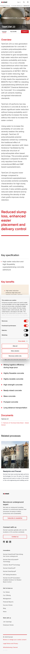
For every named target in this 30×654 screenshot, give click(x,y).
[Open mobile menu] (28, 2)
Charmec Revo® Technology (11, 565)
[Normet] (4, 2)
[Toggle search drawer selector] (24, 2)
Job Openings (7, 622)
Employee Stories (8, 625)
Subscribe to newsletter (15, 518)
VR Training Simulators (9, 574)
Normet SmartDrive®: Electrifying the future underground (13, 555)
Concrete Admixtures (17, 5)
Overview (4, 31)
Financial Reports (8, 602)
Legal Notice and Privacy (10, 643)
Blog (4, 608)
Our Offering (7, 595)
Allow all (15, 346)
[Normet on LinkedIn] (10, 542)
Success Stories (8, 605)
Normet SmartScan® (9, 568)
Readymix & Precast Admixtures (5, 5)
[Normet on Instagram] (4, 542)
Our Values (6, 592)
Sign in (19, 2)
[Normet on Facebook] (7, 542)
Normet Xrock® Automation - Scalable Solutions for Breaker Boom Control (12, 580)
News (4, 611)
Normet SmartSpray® (9, 571)
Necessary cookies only (15, 356)
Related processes (11, 435)
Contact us (25, 31)
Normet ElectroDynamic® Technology (10, 560)
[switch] (26, 325)
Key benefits (13, 31)
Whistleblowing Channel (10, 647)
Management (7, 598)
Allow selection (15, 351)
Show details (21, 341)
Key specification (10, 255)
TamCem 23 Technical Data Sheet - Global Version (15, 424)
